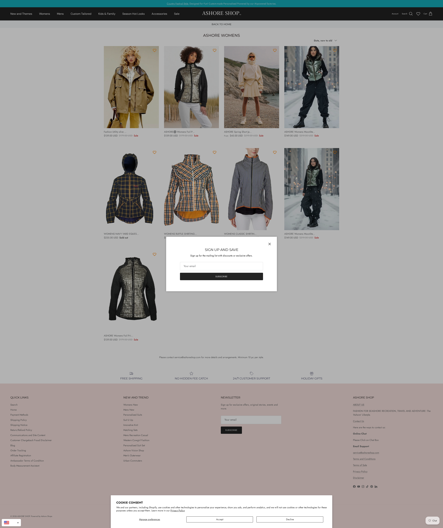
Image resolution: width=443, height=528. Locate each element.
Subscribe (221, 276)
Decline (290, 519)
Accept (219, 519)
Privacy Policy (177, 510)
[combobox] (11, 522)
